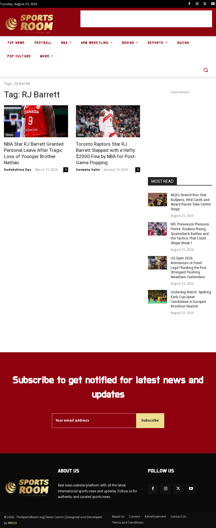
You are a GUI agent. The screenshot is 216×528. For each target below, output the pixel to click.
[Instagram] (197, 4)
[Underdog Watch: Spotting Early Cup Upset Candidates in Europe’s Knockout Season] (157, 296)
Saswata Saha (88, 169)
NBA (81, 135)
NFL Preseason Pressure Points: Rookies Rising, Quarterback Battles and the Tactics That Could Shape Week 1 (190, 233)
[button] (205, 70)
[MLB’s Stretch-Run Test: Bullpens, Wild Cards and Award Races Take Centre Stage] (157, 199)
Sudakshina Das (17, 169)
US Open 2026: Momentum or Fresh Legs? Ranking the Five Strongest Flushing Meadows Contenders (188, 267)
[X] (205, 4)
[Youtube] (213, 4)
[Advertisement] (146, 18)
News (10, 135)
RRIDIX (12, 523)
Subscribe (150, 420)
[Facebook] (189, 4)
